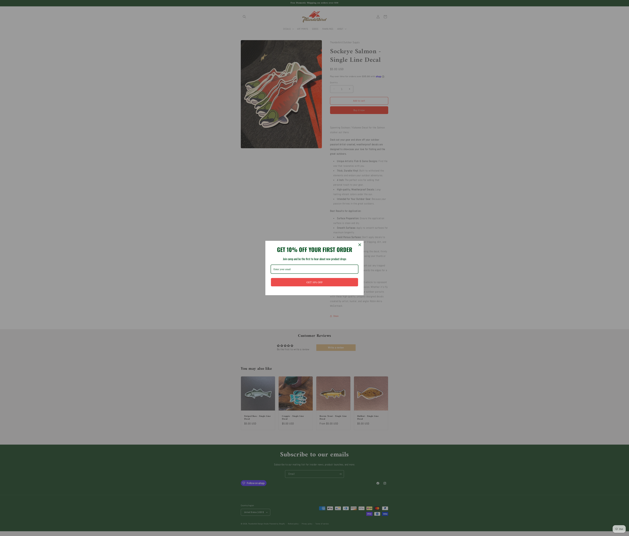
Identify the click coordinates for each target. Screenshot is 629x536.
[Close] (360, 245)
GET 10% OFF (314, 282)
